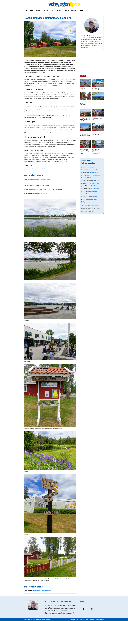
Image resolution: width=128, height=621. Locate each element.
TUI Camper (95, 188)
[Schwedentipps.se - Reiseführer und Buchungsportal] (64, 4)
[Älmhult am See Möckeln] (85, 83)
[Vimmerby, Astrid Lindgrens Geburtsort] (98, 83)
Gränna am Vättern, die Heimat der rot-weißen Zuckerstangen (85, 119)
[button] (102, 11)
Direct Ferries (94, 186)
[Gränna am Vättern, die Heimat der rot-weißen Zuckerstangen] (85, 113)
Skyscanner (90, 202)
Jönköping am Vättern (97, 102)
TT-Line (97, 180)
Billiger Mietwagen (92, 199)
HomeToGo (94, 169)
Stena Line (96, 183)
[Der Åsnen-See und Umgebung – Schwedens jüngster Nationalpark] (98, 144)
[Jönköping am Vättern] (98, 96)
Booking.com (91, 167)
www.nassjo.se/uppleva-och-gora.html (34, 168)
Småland (29, 14)
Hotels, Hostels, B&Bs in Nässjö (41, 179)
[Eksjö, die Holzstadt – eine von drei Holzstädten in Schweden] (85, 96)
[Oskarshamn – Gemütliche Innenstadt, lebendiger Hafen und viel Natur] (85, 127)
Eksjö (51, 153)
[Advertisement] (91, 62)
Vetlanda (56, 153)
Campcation (93, 191)
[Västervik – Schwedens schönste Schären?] (98, 127)
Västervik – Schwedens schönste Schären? (97, 133)
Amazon (93, 194)
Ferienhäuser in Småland (40, 193)
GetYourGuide (92, 177)
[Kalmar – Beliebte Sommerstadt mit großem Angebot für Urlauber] (85, 144)
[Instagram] (93, 609)
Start (25, 14)
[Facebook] (84, 609)
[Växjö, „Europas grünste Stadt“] (98, 113)
